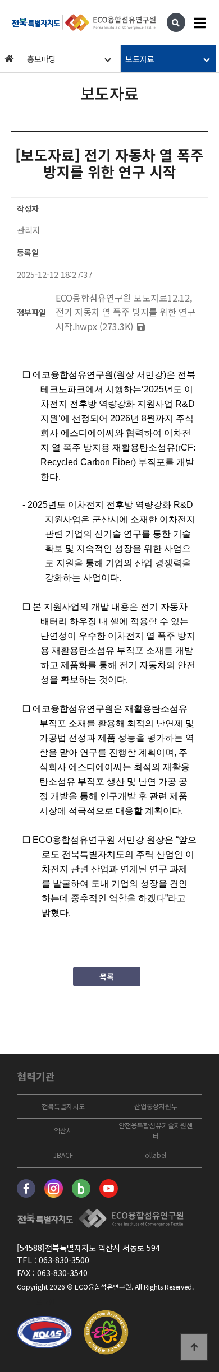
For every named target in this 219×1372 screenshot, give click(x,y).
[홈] (9, 58)
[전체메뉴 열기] (199, 22)
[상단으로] (194, 1347)
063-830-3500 (64, 1260)
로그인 (45, 1301)
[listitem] (63, 1106)
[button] (70, 58)
